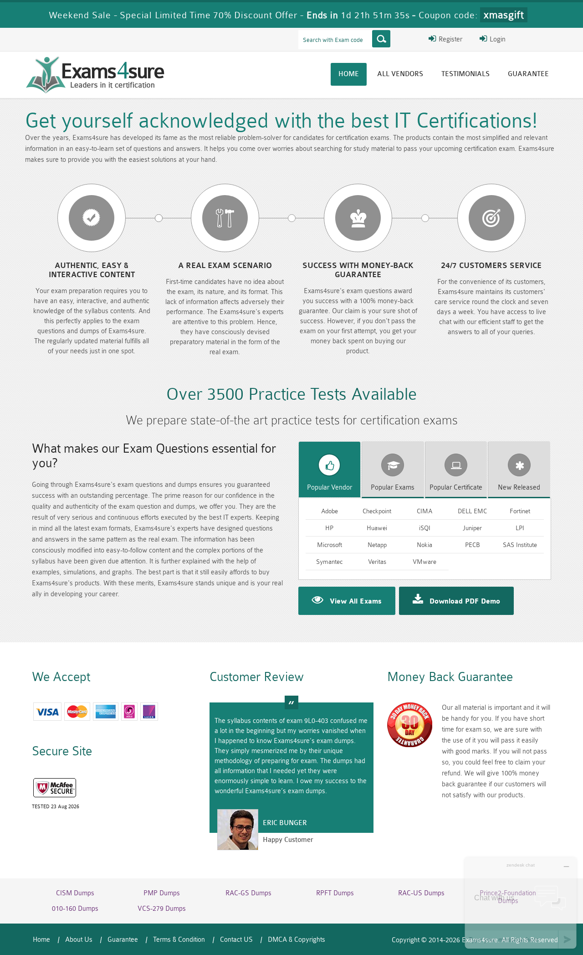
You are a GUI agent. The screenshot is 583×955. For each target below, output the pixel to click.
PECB (472, 544)
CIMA (424, 511)
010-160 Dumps (75, 909)
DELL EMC (472, 511)
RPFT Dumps (335, 893)
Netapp (377, 544)
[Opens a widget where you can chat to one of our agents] (520, 903)
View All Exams (356, 602)
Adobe (329, 511)
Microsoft (329, 544)
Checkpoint (377, 511)
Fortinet (520, 511)
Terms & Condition (179, 940)
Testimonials (465, 74)
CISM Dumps (75, 893)
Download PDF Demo (465, 602)
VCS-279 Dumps (162, 909)
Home (348, 74)
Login (497, 39)
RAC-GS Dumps (248, 893)
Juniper (472, 528)
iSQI (424, 528)
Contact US (236, 940)
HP (329, 528)
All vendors (400, 74)
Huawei (377, 528)
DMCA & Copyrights (296, 940)
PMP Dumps (161, 893)
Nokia (424, 544)
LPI (520, 528)
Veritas (377, 561)
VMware (424, 561)
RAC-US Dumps (421, 893)
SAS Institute (520, 544)
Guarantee (528, 74)
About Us (78, 940)
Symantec (329, 561)
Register (449, 39)
